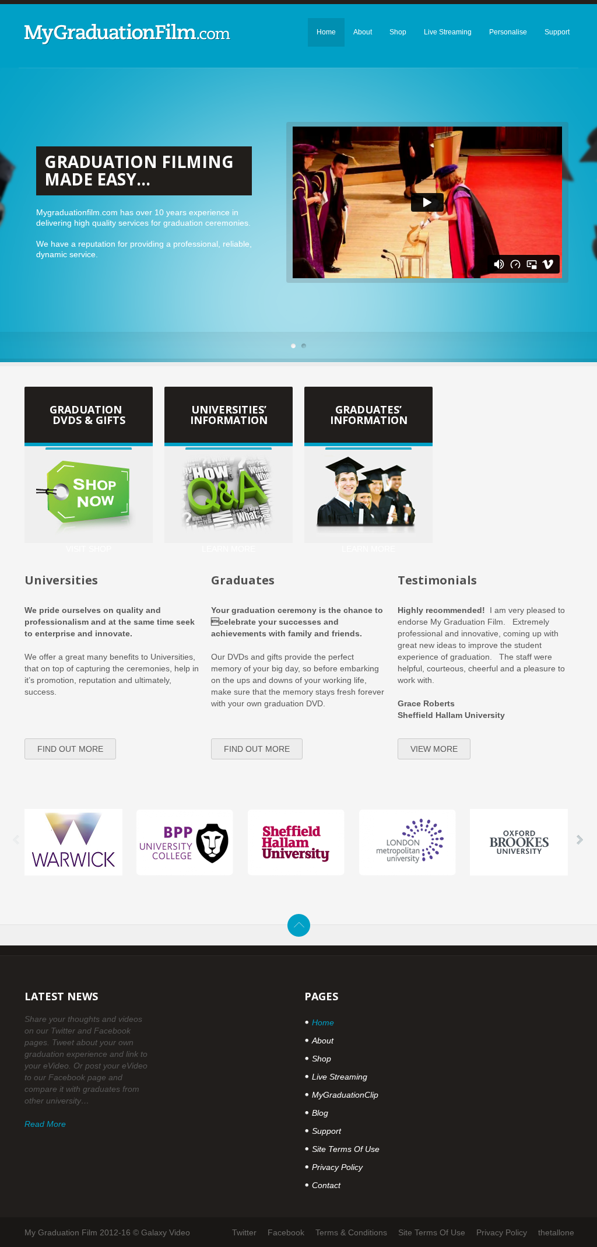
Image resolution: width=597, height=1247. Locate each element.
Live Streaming (339, 1076)
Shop (321, 1058)
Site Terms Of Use (346, 1149)
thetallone (556, 1232)
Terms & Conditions (351, 1232)
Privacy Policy (337, 1167)
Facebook (286, 1232)
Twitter (244, 1232)
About (322, 1040)
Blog (320, 1113)
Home (323, 1022)
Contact (326, 1185)
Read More (45, 1124)
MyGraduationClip (345, 1094)
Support (326, 1131)
